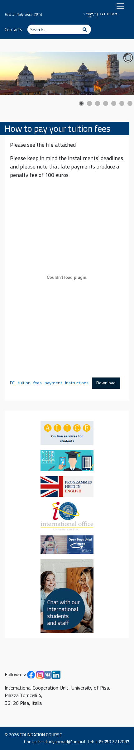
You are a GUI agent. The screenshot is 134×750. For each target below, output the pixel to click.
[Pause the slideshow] (115, 73)
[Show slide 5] (113, 103)
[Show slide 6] (121, 103)
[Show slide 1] (81, 103)
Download (106, 382)
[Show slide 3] (97, 103)
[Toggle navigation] (120, 6)
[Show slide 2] (89, 103)
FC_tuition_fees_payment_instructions (49, 382)
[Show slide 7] (129, 103)
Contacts (13, 29)
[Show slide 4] (105, 103)
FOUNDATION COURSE (41, 734)
